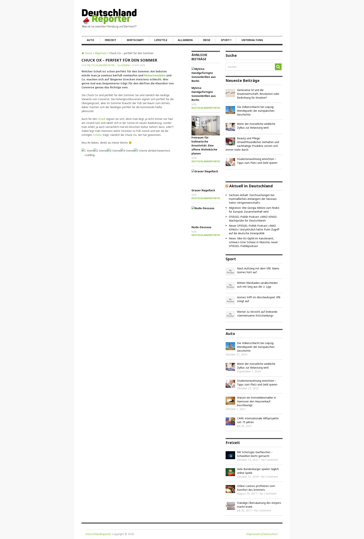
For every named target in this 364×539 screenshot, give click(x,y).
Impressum (253, 534)
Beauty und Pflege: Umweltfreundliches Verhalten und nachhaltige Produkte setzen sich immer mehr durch (252, 143)
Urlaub (102, 119)
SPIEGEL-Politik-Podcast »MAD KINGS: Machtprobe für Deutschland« (253, 218)
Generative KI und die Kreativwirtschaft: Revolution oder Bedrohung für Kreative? (258, 93)
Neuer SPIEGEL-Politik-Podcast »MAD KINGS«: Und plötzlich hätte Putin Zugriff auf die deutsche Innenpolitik (254, 229)
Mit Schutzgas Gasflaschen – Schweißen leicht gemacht (255, 454)
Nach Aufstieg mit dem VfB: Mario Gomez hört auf (258, 270)
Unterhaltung (252, 40)
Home (88, 53)
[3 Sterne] (113, 150)
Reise (206, 40)
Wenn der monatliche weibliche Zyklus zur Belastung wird (256, 125)
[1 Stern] (87, 150)
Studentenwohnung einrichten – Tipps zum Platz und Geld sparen (257, 161)
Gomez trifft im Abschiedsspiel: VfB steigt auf (258, 299)
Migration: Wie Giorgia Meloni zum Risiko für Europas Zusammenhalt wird (254, 209)
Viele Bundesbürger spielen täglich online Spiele (258, 471)
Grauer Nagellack (203, 190)
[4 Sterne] (127, 150)
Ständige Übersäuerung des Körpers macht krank (259, 504)
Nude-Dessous (201, 227)
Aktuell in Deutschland (251, 185)
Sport (226, 40)
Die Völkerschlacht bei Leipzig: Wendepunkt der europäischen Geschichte (256, 110)
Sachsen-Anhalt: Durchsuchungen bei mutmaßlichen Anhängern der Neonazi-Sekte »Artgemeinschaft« (253, 198)
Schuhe (97, 135)
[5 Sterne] (140, 150)
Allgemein (185, 40)
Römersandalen (155, 75)
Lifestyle (160, 40)
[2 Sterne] (100, 150)
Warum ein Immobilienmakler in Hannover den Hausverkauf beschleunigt (256, 401)
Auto (90, 40)
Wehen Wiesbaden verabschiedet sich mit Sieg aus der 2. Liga (257, 284)
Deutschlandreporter (101, 65)
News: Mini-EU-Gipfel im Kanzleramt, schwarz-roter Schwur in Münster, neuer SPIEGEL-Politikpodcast (253, 242)
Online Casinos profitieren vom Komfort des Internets (256, 488)
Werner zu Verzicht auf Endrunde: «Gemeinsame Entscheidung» (257, 313)
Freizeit (110, 40)
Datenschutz (270, 534)
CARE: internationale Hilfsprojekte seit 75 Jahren (258, 420)
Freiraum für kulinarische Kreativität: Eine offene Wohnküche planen (204, 145)
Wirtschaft (135, 40)
